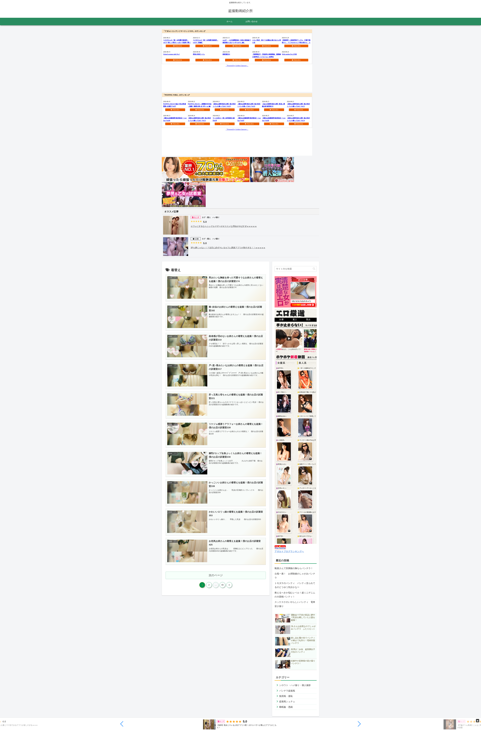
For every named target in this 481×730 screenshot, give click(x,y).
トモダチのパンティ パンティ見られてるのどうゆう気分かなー (295, 585)
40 (222, 585)
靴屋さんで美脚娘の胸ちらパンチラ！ (294, 568)
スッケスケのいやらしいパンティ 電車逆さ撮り (295, 604)
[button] (122, 724)
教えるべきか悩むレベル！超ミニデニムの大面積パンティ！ (295, 594)
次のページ (216, 575)
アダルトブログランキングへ (289, 551)
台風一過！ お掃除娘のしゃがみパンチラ (295, 575)
